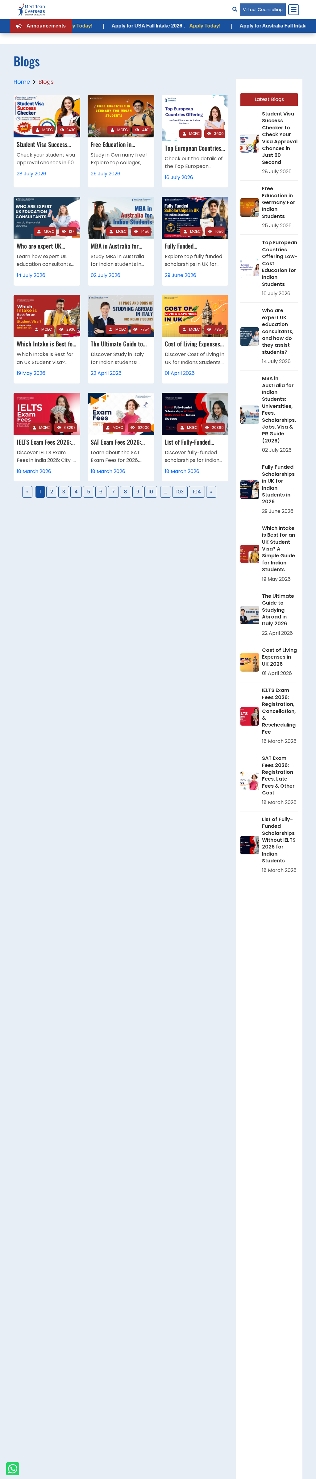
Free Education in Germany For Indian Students (278, 202)
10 (150, 491)
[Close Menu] (293, 9)
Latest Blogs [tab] (269, 99)
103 (180, 491)
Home (22, 82)
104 (197, 491)
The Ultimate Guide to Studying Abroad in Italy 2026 (278, 610)
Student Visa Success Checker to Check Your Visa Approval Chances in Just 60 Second (279, 138)
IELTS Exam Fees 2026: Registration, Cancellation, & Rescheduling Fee (279, 711)
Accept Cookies (232, 1469)
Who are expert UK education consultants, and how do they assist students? (277, 331)
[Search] (234, 9)
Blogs (46, 82)
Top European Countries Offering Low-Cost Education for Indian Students (279, 263)
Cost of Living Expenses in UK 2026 (279, 657)
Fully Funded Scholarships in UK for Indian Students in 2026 (278, 484)
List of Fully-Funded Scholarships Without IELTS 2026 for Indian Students (279, 840)
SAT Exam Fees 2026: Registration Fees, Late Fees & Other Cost (278, 775)
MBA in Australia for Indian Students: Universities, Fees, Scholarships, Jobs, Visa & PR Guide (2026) (279, 409)
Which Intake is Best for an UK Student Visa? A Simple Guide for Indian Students (278, 549)
